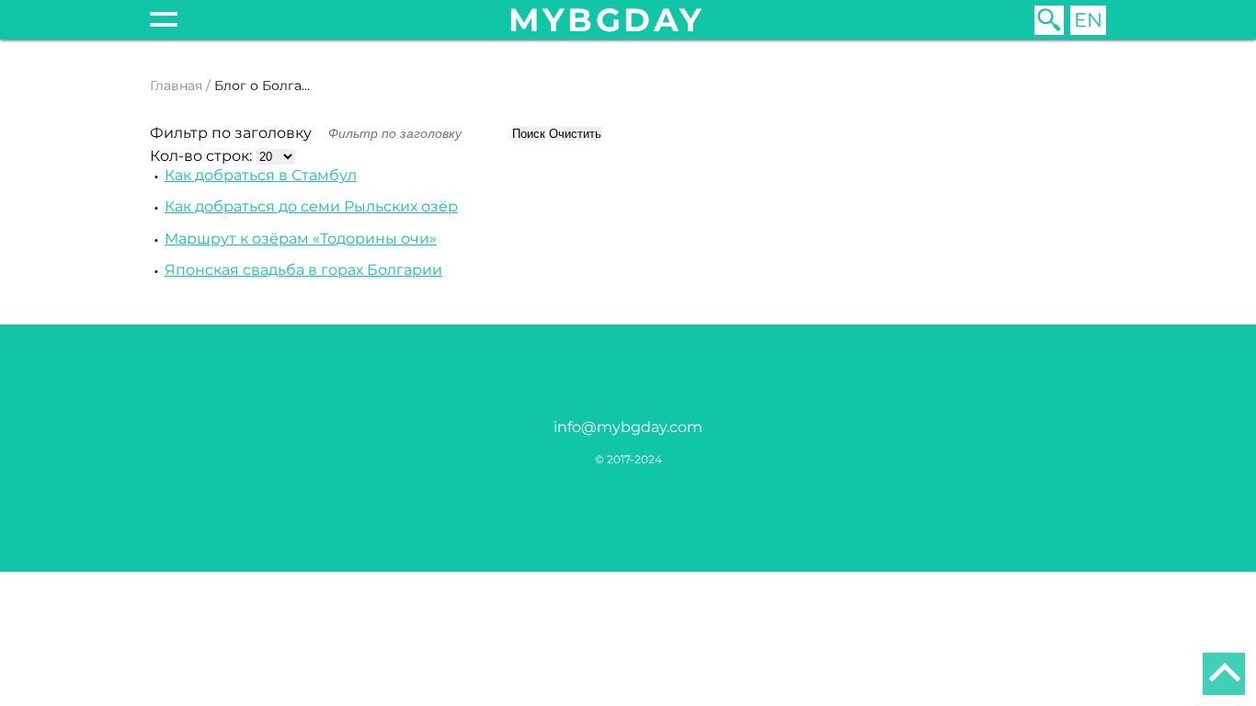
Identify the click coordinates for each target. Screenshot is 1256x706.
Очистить (575, 134)
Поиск (528, 134)
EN (1088, 19)
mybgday (606, 20)
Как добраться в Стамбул (261, 175)
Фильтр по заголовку (232, 133)
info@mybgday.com (628, 427)
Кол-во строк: (203, 156)
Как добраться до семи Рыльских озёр (311, 206)
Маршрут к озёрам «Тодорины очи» (301, 238)
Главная (176, 85)
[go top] (1224, 674)
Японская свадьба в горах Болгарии (303, 270)
